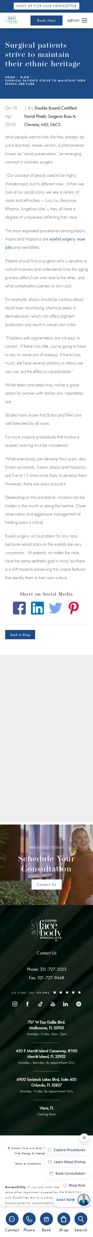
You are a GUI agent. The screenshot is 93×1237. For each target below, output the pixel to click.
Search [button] (81, 1229)
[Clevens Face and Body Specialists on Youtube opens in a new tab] (53, 1004)
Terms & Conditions (28, 1163)
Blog (24, 77)
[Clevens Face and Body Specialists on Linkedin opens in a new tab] (66, 1004)
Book (46, 1229)
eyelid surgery (62, 239)
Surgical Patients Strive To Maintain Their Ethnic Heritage (45, 82)
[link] (46, 969)
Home (10, 77)
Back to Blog (20, 634)
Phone (29, 1229)
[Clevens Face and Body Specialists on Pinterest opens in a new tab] (78, 1004)
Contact (12, 1229)
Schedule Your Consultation (46, 859)
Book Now (46, 20)
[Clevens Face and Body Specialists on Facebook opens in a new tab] (27, 1004)
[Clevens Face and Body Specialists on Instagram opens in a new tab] (15, 1004)
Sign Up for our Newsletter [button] (46, 6)
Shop (63, 1229)
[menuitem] (15, 1004)
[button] (84, 21)
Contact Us (47, 884)
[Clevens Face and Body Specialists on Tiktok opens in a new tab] (40, 1004)
